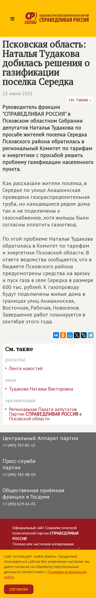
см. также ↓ (79, 100)
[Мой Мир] (70, 335)
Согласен (18, 589)
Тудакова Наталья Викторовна (41, 389)
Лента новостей (26, 368)
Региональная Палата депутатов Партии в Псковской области (45, 414)
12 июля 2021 (17, 93)
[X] (77, 335)
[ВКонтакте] (56, 335)
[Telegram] (91, 335)
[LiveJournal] (84, 335)
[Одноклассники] (63, 335)
